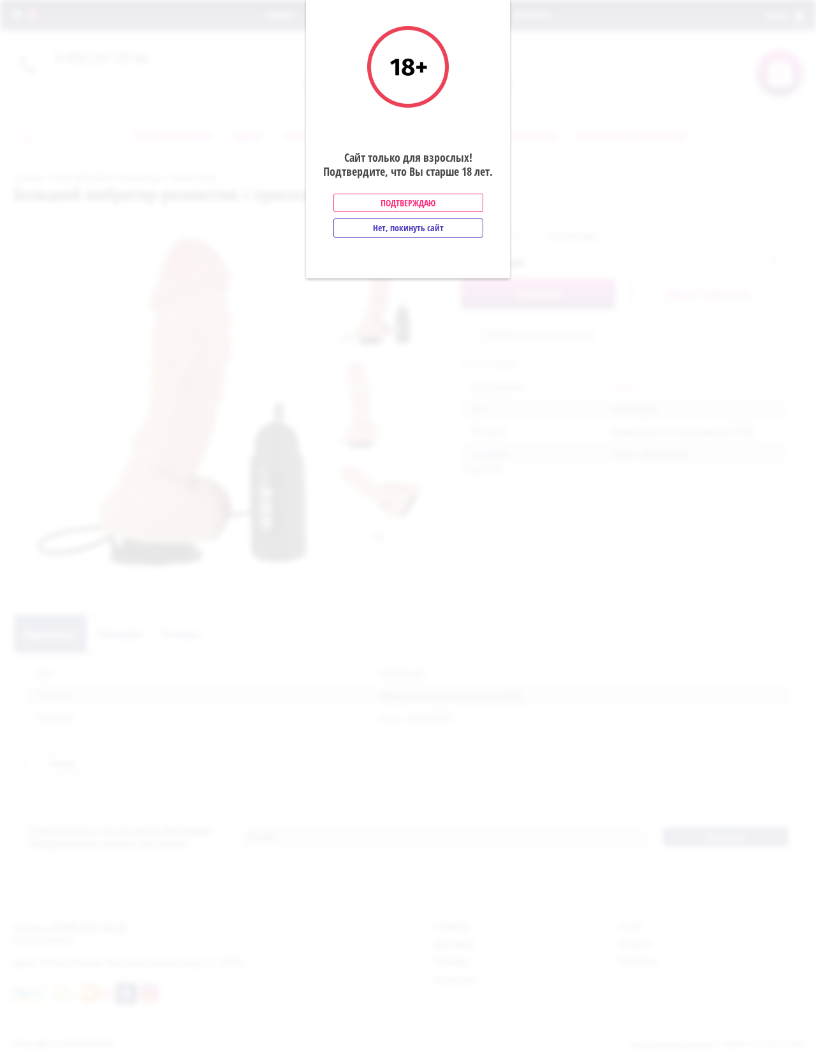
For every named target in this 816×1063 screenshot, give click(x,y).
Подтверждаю (408, 203)
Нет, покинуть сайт (408, 228)
